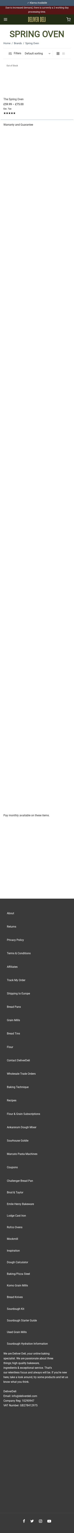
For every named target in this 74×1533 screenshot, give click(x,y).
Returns (11, 926)
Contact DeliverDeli (18, 1060)
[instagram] (40, 1522)
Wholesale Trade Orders (21, 1073)
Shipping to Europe (18, 993)
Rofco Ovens (14, 1227)
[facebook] (24, 1522)
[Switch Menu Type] (5, 19)
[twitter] (32, 1522)
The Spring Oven (13, 99)
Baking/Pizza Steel (18, 1274)
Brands (18, 43)
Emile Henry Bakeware (20, 1204)
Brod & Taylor (15, 1192)
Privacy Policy (15, 940)
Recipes (11, 1100)
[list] (63, 53)
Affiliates (12, 966)
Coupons (12, 1167)
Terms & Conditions (19, 953)
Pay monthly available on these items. (26, 815)
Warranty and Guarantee (18, 124)
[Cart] (68, 19)
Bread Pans (14, 1006)
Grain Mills (13, 1020)
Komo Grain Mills (17, 1285)
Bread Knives (15, 1297)
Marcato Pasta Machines (22, 1154)
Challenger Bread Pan (20, 1180)
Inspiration (13, 1250)
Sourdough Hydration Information (27, 1343)
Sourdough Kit (15, 1309)
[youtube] (49, 1522)
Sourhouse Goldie (17, 1140)
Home (6, 43)
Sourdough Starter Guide (22, 1320)
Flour (10, 1047)
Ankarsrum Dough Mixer (21, 1127)
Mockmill (12, 1239)
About (10, 913)
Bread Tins (13, 1033)
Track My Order (16, 980)
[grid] (58, 53)
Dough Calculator (17, 1262)
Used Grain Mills (17, 1332)
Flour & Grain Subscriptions (23, 1114)
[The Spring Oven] (19, 78)
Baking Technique (18, 1087)
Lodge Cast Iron (16, 1215)
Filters (17, 53)
